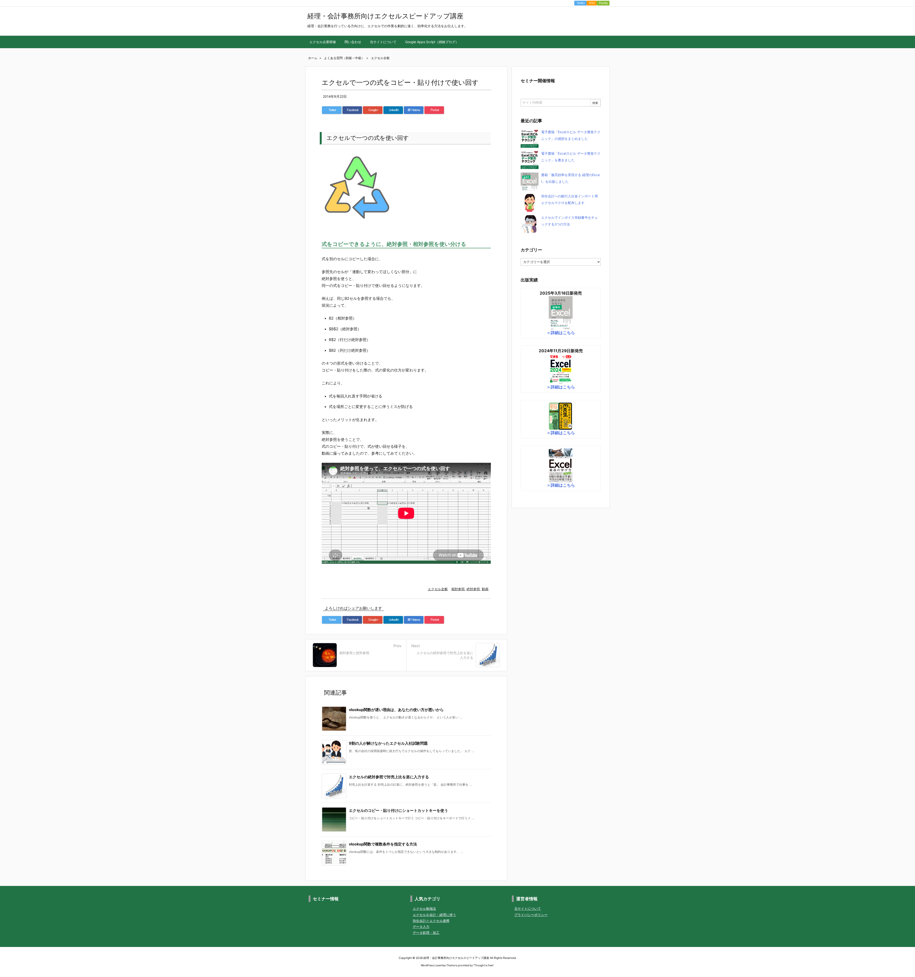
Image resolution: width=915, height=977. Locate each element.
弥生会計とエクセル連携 (431, 921)
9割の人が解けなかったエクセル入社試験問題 (388, 743)
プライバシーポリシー (531, 915)
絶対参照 (473, 589)
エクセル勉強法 (424, 908)
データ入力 (421, 927)
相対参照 (458, 589)
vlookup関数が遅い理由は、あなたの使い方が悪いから (396, 709)
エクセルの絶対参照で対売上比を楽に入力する (389, 776)
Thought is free (483, 965)
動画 (485, 589)
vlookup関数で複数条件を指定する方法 (383, 844)
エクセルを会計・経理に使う (434, 915)
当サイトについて (527, 908)
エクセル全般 (438, 589)
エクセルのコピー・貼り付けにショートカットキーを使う (398, 810)
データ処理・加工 (426, 933)
